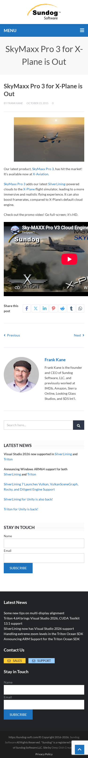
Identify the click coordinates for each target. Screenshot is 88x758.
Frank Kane (15, 103)
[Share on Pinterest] (53, 308)
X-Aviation (40, 174)
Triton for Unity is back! (21, 509)
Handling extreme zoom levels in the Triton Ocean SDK (43, 634)
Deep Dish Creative (63, 747)
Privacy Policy (44, 754)
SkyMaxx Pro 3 (43, 169)
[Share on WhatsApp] (80, 308)
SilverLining (56, 184)
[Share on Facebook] (27, 308)
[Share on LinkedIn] (44, 308)
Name (8, 536)
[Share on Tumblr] (71, 308)
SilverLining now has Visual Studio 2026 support (39, 629)
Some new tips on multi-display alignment (34, 613)
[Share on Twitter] (35, 308)
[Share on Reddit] (62, 308)
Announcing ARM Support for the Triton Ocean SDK (42, 639)
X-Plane (29, 189)
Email (7, 551)
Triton (8, 459)
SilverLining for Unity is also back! (28, 499)
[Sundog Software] (44, 12)
